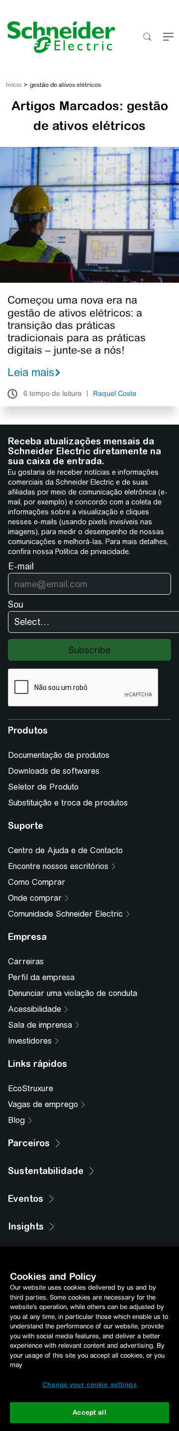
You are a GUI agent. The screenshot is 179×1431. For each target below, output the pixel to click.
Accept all (89, 1412)
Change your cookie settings (89, 1384)
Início (13, 84)
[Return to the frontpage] (57, 37)
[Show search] (147, 37)
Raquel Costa (114, 393)
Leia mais (30, 372)
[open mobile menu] (168, 37)
